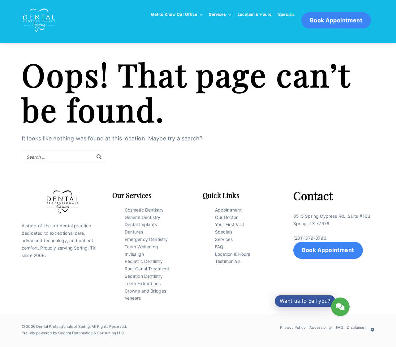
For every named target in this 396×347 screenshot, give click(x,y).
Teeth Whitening (141, 246)
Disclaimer (356, 327)
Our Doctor (226, 217)
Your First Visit (229, 224)
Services (217, 14)
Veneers (133, 298)
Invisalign (134, 254)
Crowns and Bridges (145, 290)
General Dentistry (143, 217)
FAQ (219, 246)
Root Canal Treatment (147, 268)
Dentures (134, 231)
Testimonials (227, 261)
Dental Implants (141, 224)
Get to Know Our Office (174, 14)
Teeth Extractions (143, 283)
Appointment (228, 209)
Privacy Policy (293, 327)
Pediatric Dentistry (144, 261)
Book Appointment (328, 250)
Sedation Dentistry (144, 276)
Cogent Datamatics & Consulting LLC (91, 333)
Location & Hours (255, 14)
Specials (286, 14)
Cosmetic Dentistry (144, 209)
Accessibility (320, 327)
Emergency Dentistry (146, 239)
